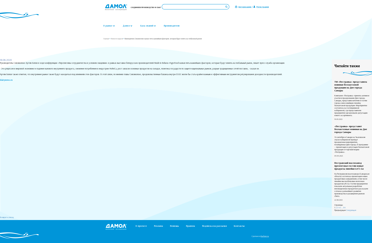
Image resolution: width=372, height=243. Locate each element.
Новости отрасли (117, 39)
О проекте (141, 226)
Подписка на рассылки (214, 226)
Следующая (351, 210)
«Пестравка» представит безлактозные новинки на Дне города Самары (350, 129)
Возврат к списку (7, 217)
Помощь (174, 226)
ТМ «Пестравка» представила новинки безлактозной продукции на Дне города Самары (350, 86)
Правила (190, 226)
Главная (106, 39)
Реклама (158, 226)
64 (344, 207)
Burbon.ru (265, 236)
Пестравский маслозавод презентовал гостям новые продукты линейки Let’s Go (349, 165)
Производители (171, 25)
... (342, 207)
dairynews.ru (6, 80)
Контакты (239, 226)
